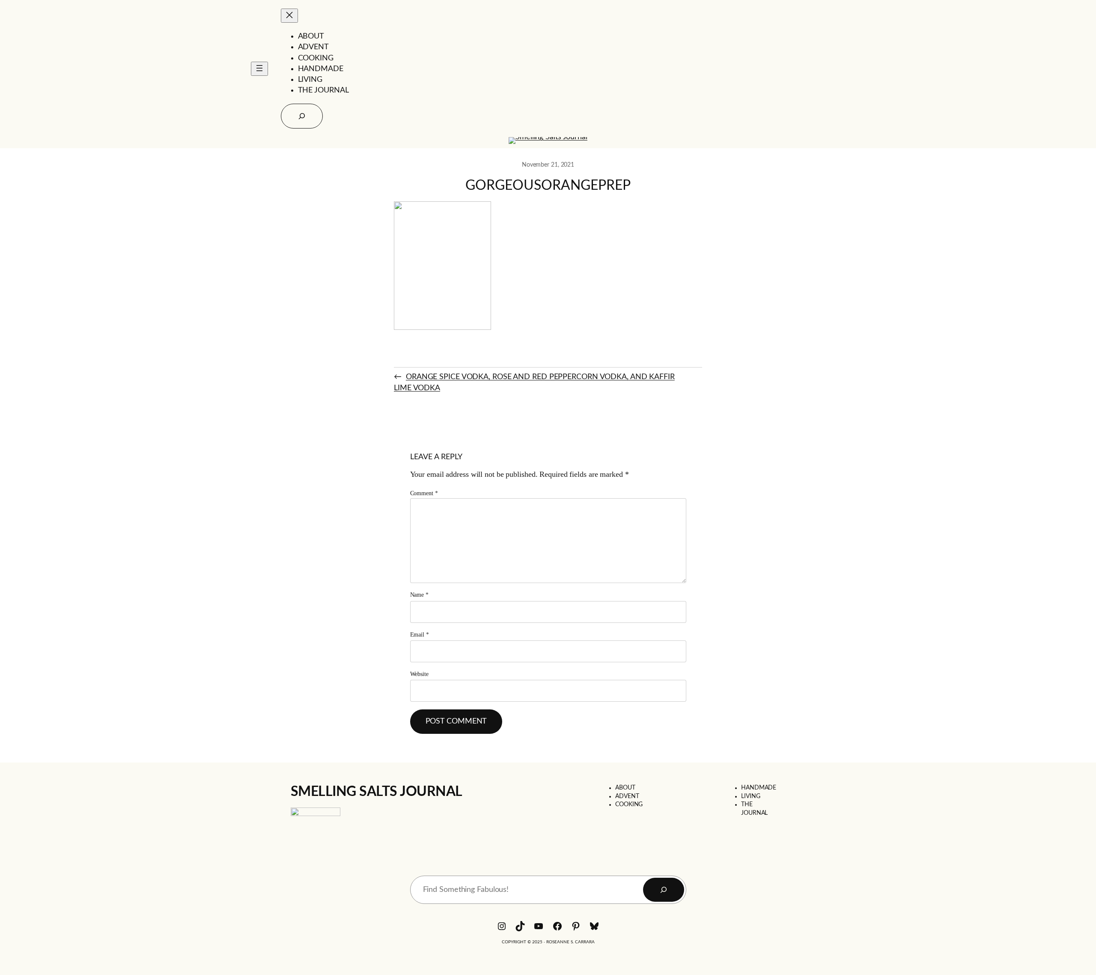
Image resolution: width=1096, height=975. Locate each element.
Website (419, 674)
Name (419, 595)
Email (419, 634)
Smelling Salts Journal (376, 792)
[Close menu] (289, 16)
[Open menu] (259, 69)
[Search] (663, 890)
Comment (424, 493)
